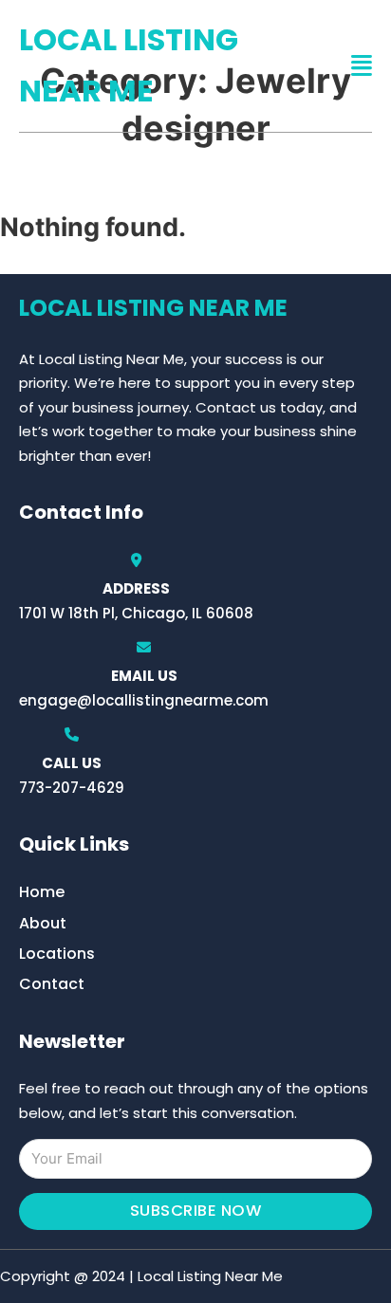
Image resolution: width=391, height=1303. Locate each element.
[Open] (361, 66)
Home (42, 892)
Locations (57, 953)
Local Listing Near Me (128, 65)
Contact (51, 984)
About (42, 923)
